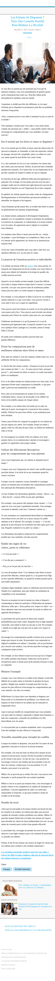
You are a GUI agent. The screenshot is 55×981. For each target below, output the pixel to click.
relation (30, 266)
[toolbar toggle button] (6, 3)
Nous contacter (8, 969)
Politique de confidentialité (13, 957)
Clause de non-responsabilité (14, 961)
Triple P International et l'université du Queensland (24, 953)
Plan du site (6, 949)
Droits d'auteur (8, 965)
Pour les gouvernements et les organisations (28, 930)
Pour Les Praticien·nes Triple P (20, 926)
